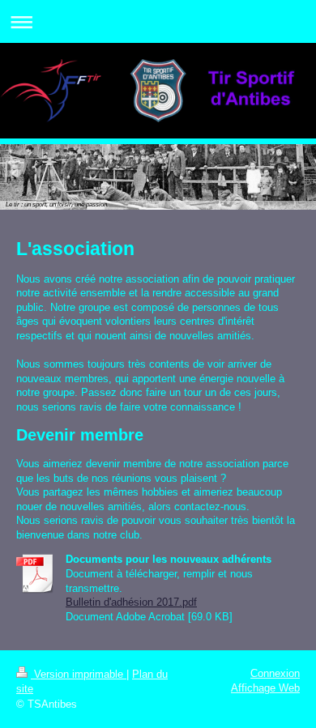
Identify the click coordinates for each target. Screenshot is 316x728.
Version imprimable (78, 674)
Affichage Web (265, 688)
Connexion (275, 673)
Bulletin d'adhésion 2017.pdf (131, 602)
